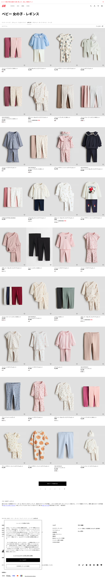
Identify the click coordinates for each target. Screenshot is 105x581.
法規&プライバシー (57, 534)
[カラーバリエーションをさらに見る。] (3, 72)
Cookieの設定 (56, 542)
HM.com (4, 518)
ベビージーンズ (45, 505)
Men (18, 6)
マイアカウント (56, 530)
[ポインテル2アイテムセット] (39, 296)
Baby (8, 518)
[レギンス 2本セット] (65, 296)
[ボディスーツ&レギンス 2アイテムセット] (39, 96)
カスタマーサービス (57, 528)
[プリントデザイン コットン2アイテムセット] (65, 47)
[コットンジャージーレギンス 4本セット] (13, 296)
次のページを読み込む (52, 483)
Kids (23, 6)
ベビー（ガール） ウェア (17, 518)
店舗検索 (54, 532)
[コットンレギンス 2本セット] (39, 247)
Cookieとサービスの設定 (23, 566)
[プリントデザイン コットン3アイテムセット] (65, 146)
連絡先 (54, 536)
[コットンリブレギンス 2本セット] (13, 47)
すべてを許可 (23, 560)
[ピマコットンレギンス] (65, 445)
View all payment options (30, 576)
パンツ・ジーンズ (28, 518)
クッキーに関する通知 (57, 540)
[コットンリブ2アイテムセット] (13, 146)
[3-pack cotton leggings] (13, 197)
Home (27, 6)
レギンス (35, 518)
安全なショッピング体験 (58, 538)
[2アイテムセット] (65, 346)
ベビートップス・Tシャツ (9, 505)
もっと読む (80, 531)
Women (12, 6)
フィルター (98, 26)
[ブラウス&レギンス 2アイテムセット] (39, 47)
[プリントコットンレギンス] (13, 396)
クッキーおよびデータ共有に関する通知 (23, 555)
